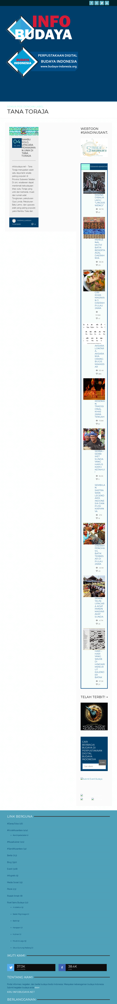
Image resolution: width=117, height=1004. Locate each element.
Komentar (102, 167)
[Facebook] (91, 3)
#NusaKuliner (13, 842)
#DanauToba (13, 824)
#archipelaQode (19, 835)
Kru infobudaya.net (21, 992)
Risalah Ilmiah (13, 896)
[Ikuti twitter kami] (10, 967)
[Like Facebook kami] (62, 967)
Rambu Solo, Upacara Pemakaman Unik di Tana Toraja (28, 147)
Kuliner (16, 934)
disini (37, 987)
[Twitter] (102, 3)
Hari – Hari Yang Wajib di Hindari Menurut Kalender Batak (100, 664)
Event (9, 869)
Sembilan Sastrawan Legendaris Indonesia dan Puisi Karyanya (100, 498)
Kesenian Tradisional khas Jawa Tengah (100, 409)
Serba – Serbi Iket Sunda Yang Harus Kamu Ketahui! (100, 461)
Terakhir (94, 167)
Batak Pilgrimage (20, 914)
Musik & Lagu (18, 941)
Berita (9, 855)
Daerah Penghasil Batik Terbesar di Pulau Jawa (100, 554)
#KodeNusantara (15, 830)
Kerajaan (16, 928)
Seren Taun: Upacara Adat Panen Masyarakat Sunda (99, 607)
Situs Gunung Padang (22, 948)
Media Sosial (13, 882)
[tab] (85, 167)
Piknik (9, 889)
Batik (15, 921)
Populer (85, 167)
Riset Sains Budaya (15, 902)
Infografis (11, 875)
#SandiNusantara (15, 849)
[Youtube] (107, 3)
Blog (9, 862)
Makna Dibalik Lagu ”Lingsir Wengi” (100, 200)
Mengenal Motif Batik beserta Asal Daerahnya (100, 248)
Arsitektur (17, 907)
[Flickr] (96, 3)
